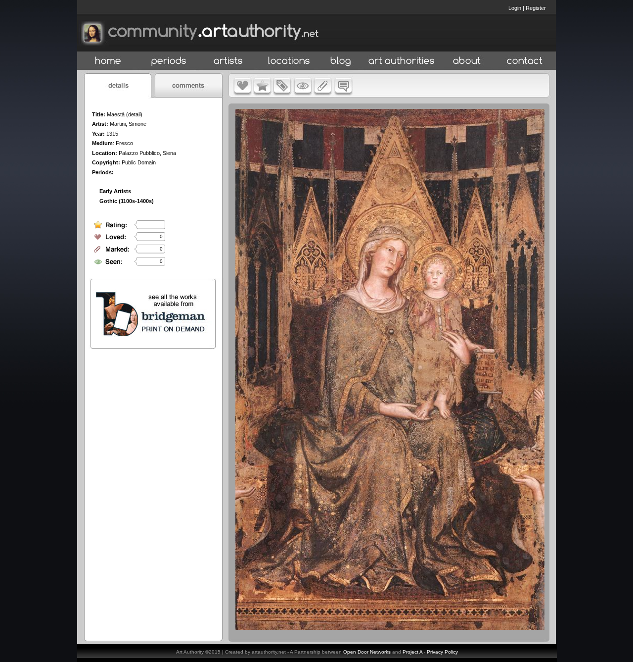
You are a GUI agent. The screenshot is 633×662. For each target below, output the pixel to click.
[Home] (108, 61)
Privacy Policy (442, 652)
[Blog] (340, 61)
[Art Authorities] (401, 61)
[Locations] (288, 61)
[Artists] (229, 61)
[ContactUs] (525, 61)
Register (536, 8)
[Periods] (169, 61)
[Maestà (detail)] (389, 627)
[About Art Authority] (467, 61)
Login (514, 8)
